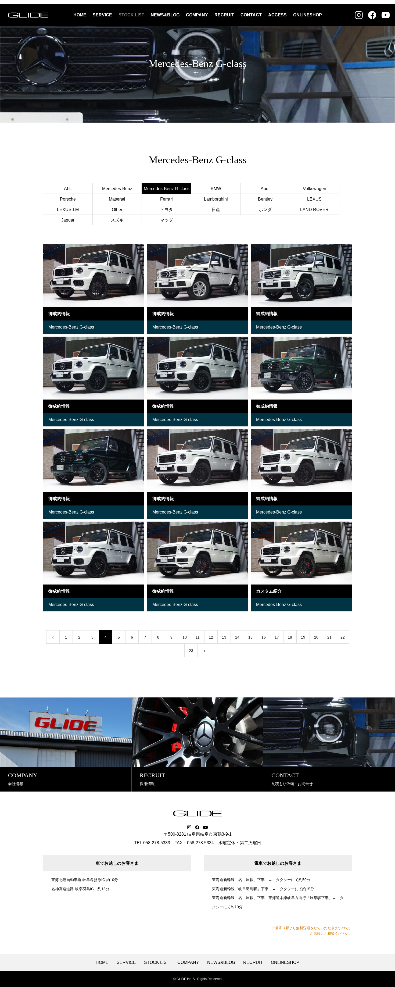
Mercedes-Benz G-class (71, 327)
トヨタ (166, 209)
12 (211, 637)
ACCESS (277, 15)
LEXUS (314, 199)
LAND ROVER (314, 209)
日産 (215, 209)
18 (290, 637)
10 (184, 637)
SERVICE (102, 15)
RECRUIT (224, 15)
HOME (79, 15)
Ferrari (166, 199)
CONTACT (251, 15)
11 (198, 637)
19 (303, 637)
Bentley (265, 199)
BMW (216, 188)
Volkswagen (314, 188)
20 (316, 637)
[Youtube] (205, 827)
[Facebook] (197, 827)
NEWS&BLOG (165, 15)
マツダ (166, 220)
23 (191, 651)
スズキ (117, 220)
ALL (68, 188)
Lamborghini (216, 199)
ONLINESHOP (307, 15)
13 (224, 637)
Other (117, 209)
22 (342, 637)
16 (263, 637)
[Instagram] (189, 827)
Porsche (68, 199)
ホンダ (265, 209)
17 (277, 637)
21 (329, 637)
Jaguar (67, 220)
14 (237, 637)
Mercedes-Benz (117, 188)
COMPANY (197, 15)
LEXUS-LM (68, 209)
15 (250, 637)
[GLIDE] (28, 15)
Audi (265, 188)
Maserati (117, 199)
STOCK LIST (131, 15)
